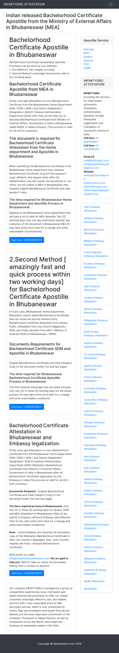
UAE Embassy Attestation (92, 208)
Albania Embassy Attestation (94, 220)
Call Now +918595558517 (26, 239)
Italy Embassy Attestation (92, 288)
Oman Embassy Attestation (93, 310)
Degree (88, 56)
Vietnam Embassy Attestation (94, 424)
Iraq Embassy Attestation (92, 469)
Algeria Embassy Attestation (93, 344)
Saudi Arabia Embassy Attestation (96, 333)
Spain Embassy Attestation (93, 367)
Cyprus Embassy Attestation (94, 412)
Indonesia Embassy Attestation (95, 447)
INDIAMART (90, 588)
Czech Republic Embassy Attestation (96, 254)
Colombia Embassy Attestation (95, 390)
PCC (86, 64)
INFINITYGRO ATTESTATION (24, 4)
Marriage (89, 49)
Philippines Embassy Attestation (96, 322)
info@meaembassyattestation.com (30, 558)
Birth (86, 53)
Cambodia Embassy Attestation (95, 276)
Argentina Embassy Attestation (95, 571)
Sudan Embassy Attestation (93, 492)
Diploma (88, 60)
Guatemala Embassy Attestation (96, 435)
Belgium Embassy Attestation (94, 242)
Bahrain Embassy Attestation (94, 231)
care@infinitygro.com (96, 160)
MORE (87, 67)
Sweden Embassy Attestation (94, 515)
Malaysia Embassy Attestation (94, 560)
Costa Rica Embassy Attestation (96, 401)
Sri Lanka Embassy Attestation (95, 356)
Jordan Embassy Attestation (93, 299)
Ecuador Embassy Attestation (94, 265)
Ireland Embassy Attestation (93, 481)
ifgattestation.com (94, 182)
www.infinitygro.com (96, 186)
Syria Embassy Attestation (92, 537)
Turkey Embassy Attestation (93, 503)
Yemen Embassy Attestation (93, 549)
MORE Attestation (94, 581)
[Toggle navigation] (111, 4)
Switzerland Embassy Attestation (96, 526)
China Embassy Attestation (93, 378)
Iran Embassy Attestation (91, 458)
